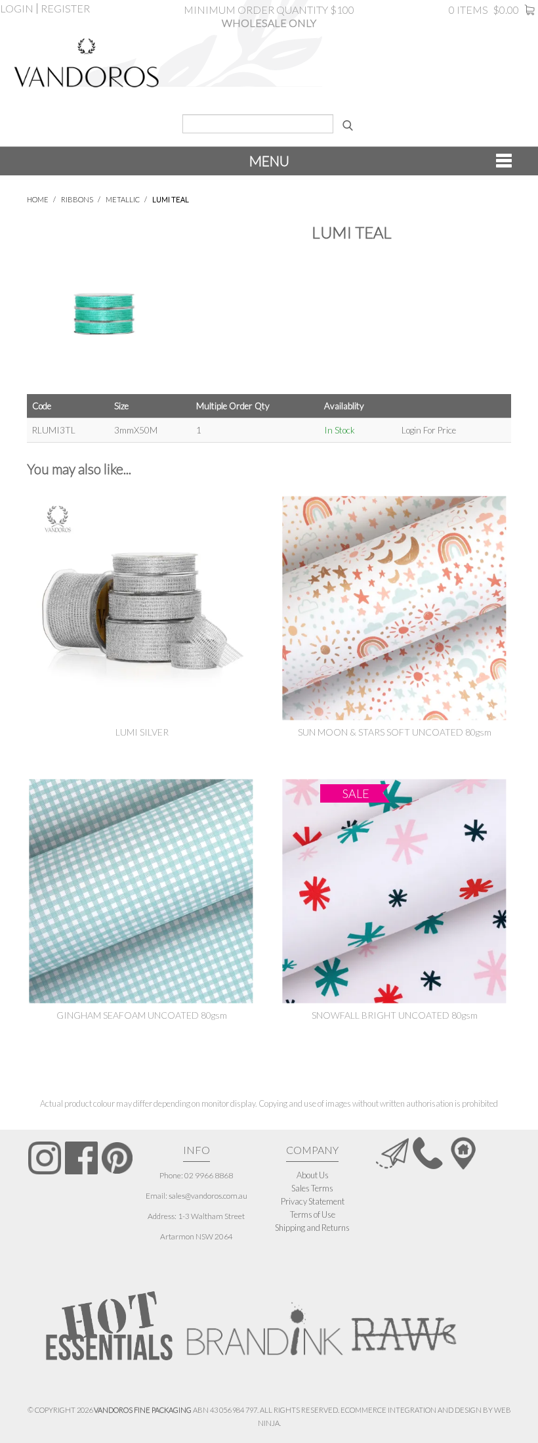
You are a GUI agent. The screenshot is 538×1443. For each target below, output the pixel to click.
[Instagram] (45, 1158)
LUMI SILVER (142, 732)
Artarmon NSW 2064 (196, 1236)
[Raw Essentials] (403, 1322)
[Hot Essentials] (109, 1325)
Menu (269, 160)
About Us (313, 1175)
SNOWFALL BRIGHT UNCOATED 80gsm (395, 1015)
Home (38, 199)
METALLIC (123, 199)
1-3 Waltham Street (211, 1216)
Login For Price (429, 430)
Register (65, 8)
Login (16, 8)
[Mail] (392, 1152)
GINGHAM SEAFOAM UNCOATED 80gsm (141, 1015)
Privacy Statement (312, 1201)
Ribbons (77, 199)
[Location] (463, 1152)
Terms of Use (312, 1214)
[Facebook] (81, 1158)
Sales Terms (312, 1188)
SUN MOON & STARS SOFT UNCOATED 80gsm (394, 732)
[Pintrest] (117, 1158)
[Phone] (427, 1152)
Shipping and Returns (312, 1227)
